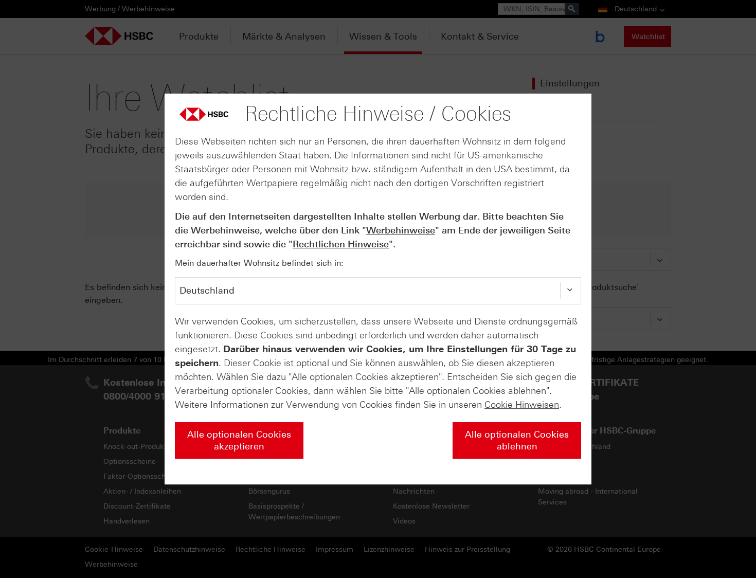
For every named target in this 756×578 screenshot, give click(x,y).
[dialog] (378, 289)
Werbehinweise (400, 230)
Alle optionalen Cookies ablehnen (517, 440)
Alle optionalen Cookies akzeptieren (239, 440)
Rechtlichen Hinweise (341, 244)
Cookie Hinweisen (521, 404)
